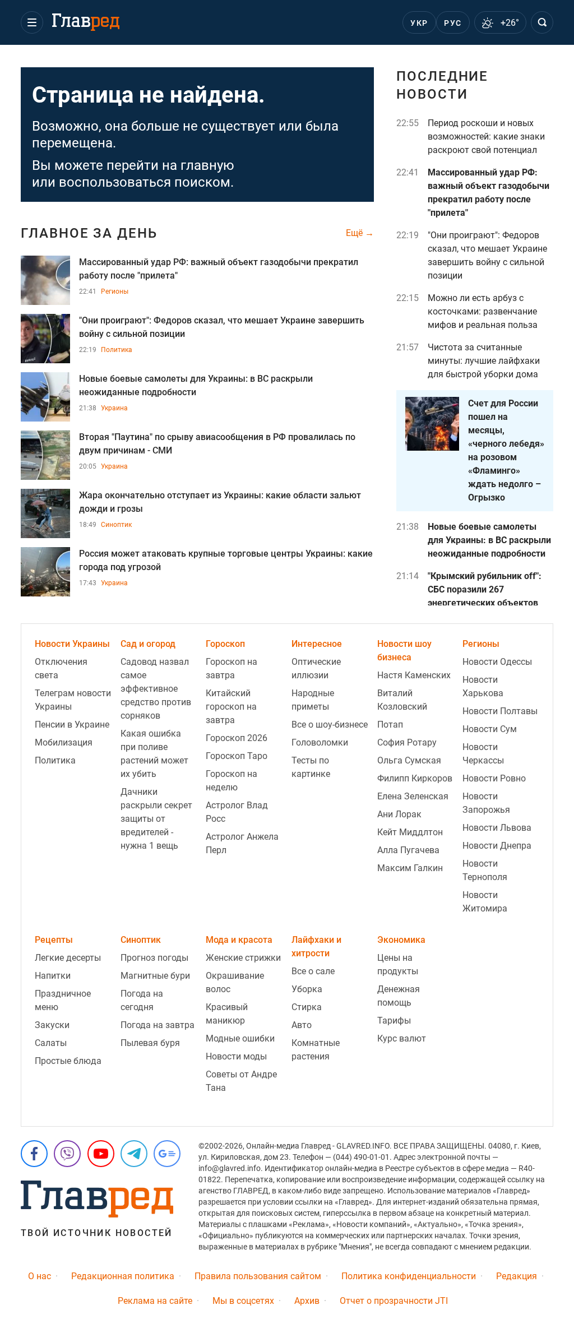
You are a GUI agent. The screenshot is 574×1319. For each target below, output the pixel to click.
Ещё (355, 233)
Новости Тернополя (484, 870)
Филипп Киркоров (414, 778)
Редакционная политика (122, 1276)
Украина (114, 408)
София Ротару (407, 742)
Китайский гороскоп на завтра (231, 706)
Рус (452, 22)
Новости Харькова (482, 686)
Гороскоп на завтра (231, 668)
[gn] (167, 1153)
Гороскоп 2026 (236, 738)
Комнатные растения (315, 1050)
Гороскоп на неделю (231, 781)
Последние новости (442, 85)
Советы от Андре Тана (241, 1081)
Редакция (516, 1276)
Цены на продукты (397, 964)
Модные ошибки (240, 1038)
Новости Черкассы (483, 754)
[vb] (67, 1153)
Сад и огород (148, 643)
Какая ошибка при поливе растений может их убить (154, 753)
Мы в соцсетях (243, 1300)
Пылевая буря (150, 1043)
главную (207, 165)
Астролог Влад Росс (237, 812)
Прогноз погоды (154, 957)
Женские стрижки (243, 957)
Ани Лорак (399, 814)
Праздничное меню (63, 1000)
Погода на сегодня (142, 1000)
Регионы (114, 291)
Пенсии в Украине (72, 724)
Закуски (52, 1025)
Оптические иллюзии (316, 668)
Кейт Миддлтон (410, 832)
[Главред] (85, 22)
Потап (390, 724)
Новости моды (236, 1056)
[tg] (134, 1153)
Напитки (53, 975)
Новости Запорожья (486, 803)
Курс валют (401, 1038)
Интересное (316, 643)
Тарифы (394, 1020)
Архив (307, 1300)
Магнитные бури (155, 975)
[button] (32, 22)
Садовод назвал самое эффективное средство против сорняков (156, 688)
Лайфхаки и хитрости (316, 946)
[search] (542, 22)
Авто (301, 1025)
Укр (419, 22)
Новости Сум (489, 729)
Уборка (306, 989)
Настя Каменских (414, 675)
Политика (116, 350)
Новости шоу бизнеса (404, 650)
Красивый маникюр (227, 1014)
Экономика (401, 939)
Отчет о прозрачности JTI (394, 1300)
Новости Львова (496, 827)
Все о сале (313, 971)
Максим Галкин (410, 868)
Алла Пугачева (408, 850)
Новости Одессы (497, 661)
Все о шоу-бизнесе (329, 724)
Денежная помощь (398, 996)
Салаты (51, 1043)
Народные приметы (312, 700)
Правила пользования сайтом (258, 1276)
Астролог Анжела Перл (242, 843)
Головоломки (319, 742)
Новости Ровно (494, 778)
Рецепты (54, 939)
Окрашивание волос (235, 982)
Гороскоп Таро (236, 756)
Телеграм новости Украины (73, 700)
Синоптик (116, 525)
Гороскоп (225, 643)
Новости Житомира (484, 902)
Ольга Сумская (409, 760)
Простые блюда (68, 1061)
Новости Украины (72, 643)
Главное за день (89, 233)
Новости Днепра (496, 845)
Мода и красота (239, 939)
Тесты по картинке (310, 767)
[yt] (100, 1153)
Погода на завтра (158, 1025)
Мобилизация (63, 742)
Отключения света (61, 668)
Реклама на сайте (155, 1300)
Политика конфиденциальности (408, 1276)
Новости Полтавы (500, 711)
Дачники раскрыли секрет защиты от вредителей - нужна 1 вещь (156, 818)
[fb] (34, 1153)
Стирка (306, 1007)
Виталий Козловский (402, 700)
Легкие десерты (68, 957)
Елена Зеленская (412, 796)
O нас (39, 1276)
